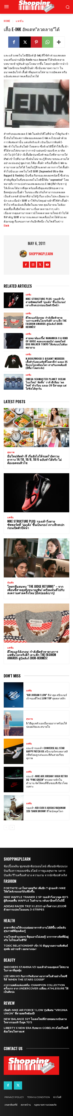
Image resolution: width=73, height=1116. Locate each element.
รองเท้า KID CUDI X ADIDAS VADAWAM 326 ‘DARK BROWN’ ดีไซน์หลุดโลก (46, 809)
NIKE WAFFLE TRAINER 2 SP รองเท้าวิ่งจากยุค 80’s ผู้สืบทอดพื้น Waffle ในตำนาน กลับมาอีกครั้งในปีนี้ (36, 898)
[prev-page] (6, 827)
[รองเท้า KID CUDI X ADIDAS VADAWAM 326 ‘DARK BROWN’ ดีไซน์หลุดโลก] (13, 808)
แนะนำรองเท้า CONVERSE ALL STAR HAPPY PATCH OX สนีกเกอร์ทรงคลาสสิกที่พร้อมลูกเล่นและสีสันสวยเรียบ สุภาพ (47, 753)
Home (7, 21)
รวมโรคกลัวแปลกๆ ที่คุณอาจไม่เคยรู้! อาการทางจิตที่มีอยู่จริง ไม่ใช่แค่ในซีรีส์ (36, 938)
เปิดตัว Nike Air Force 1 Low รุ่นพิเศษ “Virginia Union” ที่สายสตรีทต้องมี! (35, 1011)
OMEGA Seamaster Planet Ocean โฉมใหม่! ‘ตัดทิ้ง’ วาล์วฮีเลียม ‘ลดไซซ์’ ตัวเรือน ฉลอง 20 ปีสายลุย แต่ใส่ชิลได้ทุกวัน (46, 383)
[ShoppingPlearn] (24, 253)
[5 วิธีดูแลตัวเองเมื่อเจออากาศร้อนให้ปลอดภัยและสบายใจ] (13, 723)
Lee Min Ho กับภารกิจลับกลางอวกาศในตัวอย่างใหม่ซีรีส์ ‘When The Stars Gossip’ (35, 978)
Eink (6, 225)
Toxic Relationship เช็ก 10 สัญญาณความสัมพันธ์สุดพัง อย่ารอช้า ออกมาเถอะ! (36, 947)
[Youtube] (47, 265)
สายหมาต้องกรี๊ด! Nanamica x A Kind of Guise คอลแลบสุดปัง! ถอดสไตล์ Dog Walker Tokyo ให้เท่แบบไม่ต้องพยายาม (47, 342)
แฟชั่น (20, 21)
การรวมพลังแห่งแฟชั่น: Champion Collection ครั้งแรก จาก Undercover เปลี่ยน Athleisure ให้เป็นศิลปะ (36, 988)
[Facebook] (13, 42)
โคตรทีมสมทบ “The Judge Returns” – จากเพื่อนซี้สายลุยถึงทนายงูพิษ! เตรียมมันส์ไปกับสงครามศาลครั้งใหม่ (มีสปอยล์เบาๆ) (35, 589)
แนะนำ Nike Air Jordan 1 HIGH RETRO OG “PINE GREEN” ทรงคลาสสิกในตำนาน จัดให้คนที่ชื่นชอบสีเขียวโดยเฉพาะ (47, 781)
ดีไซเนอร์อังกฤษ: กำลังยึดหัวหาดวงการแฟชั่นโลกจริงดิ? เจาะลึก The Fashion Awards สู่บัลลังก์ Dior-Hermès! (46, 322)
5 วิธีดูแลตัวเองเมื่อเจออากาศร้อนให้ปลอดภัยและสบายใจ (46, 724)
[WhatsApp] (47, 42)
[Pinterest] (36, 42)
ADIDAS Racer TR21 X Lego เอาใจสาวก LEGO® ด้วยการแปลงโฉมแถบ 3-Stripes (35, 908)
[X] (25, 42)
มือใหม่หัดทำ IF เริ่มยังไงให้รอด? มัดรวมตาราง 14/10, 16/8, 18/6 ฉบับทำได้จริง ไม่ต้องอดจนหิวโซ (34, 459)
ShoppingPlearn (41, 253)
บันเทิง (10, 583)
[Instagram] (33, 265)
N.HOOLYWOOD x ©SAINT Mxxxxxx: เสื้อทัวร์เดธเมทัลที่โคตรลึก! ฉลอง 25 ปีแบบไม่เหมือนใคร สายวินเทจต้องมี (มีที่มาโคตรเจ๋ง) (47, 363)
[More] (59, 42)
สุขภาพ (10, 452)
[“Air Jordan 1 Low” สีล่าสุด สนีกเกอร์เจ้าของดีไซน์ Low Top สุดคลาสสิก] (13, 695)
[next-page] (12, 827)
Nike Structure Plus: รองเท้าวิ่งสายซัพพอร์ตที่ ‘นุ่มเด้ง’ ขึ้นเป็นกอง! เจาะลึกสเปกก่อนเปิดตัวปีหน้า (46, 302)
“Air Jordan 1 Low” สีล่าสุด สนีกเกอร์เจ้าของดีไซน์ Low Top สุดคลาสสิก (46, 696)
